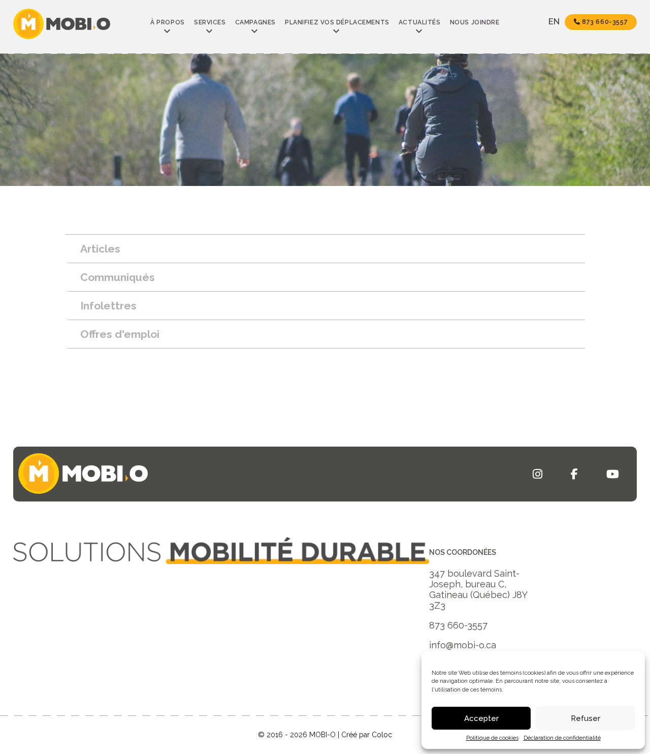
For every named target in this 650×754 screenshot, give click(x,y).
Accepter (481, 718)
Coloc (382, 735)
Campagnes (255, 22)
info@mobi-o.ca (462, 645)
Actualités (420, 22)
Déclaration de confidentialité (562, 738)
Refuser (585, 718)
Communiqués (117, 277)
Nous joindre (475, 22)
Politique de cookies (492, 738)
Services (209, 22)
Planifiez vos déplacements (337, 22)
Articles (100, 248)
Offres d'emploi (119, 334)
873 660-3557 (604, 21)
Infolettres (108, 305)
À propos (167, 22)
